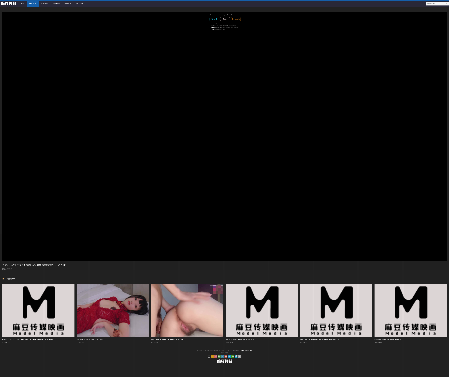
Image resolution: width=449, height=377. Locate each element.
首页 (23, 3)
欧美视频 (56, 3)
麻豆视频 (32, 3)
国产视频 (79, 3)
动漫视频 (67, 3)
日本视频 (44, 3)
